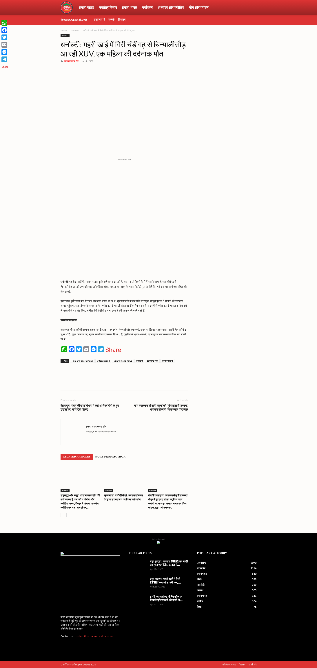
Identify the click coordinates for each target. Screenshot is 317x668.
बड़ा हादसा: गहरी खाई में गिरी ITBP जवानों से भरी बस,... (165, 581)
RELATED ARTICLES (76, 456)
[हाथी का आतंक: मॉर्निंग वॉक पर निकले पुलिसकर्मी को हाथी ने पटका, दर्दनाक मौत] (138, 601)
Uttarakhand (103, 360)
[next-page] (68, 515)
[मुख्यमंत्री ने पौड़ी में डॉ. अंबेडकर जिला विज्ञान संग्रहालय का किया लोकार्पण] (124, 478)
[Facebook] (95, 383)
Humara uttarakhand (82, 360)
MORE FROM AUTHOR (110, 456)
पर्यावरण (147, 7)
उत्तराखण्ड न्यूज (152, 360)
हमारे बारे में (99, 19)
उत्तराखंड (139, 360)
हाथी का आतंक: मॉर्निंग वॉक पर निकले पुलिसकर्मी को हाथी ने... (166, 598)
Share (113, 350)
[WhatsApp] (87, 383)
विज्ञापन (121, 19)
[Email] (5, 44)
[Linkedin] (120, 383)
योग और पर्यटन (198, 7)
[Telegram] (112, 383)
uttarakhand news (123, 360)
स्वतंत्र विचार (108, 7)
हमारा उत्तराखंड (167, 360)
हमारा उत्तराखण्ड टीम (71, 61)
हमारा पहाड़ (86, 7)
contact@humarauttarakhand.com (95, 636)
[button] (252, 7)
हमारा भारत (129, 7)
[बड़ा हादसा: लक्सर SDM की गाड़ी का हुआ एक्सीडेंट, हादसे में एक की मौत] (138, 566)
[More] (129, 383)
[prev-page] (63, 515)
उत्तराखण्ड (75, 30)
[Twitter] (104, 383)
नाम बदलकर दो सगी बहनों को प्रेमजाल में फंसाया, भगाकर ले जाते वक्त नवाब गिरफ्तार (161, 407)
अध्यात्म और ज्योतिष (171, 7)
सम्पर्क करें (252, 664)
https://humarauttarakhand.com (101, 431)
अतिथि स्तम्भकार (229, 664)
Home (64, 30)
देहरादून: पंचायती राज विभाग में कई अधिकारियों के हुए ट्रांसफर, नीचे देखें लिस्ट (90, 407)
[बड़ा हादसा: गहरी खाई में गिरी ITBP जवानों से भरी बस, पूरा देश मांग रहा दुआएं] (138, 584)
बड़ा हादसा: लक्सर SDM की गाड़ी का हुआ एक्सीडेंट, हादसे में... (169, 563)
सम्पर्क (111, 19)
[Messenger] (5, 52)
